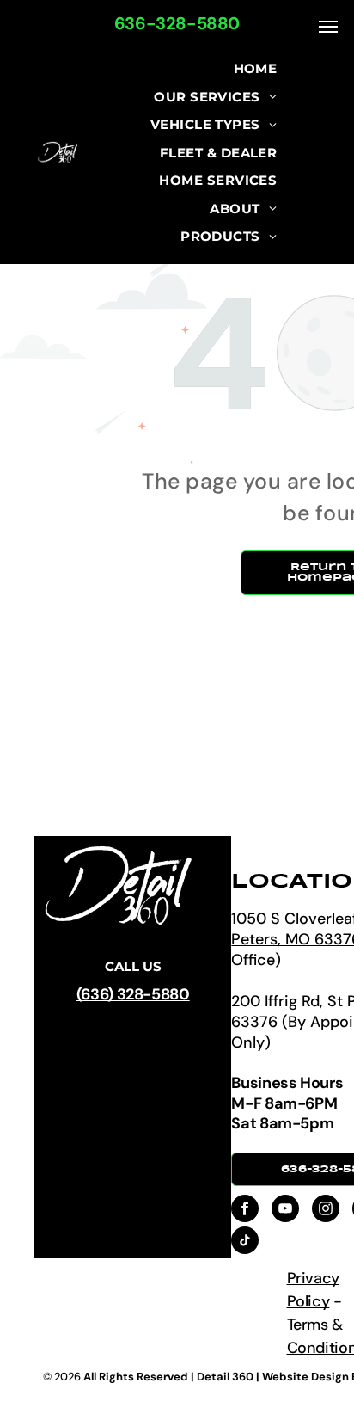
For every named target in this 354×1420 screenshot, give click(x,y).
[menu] (328, 26)
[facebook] (245, 1210)
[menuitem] (255, 69)
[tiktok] (245, 1242)
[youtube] (285, 1210)
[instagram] (325, 1210)
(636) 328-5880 (133, 994)
